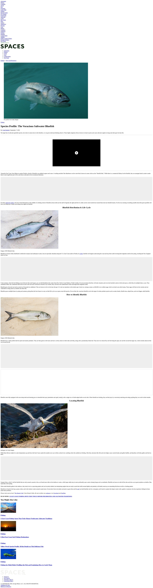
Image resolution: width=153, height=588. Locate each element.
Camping (3, 4)
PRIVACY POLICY (6, 586)
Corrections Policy (8, 581)
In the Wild (3, 10)
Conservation (4, 35)
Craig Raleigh (5, 130)
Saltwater (3, 17)
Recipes (3, 25)
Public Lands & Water (6, 38)
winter (81, 253)
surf (78, 489)
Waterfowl (3, 24)
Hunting (3, 34)
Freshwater (3, 15)
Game (2, 18)
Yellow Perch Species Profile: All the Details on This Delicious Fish (22, 546)
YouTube (63, 493)
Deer (2, 21)
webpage (48, 493)
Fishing (2, 11)
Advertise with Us (8, 579)
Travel (2, 5)
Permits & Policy (5, 40)
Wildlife (3, 37)
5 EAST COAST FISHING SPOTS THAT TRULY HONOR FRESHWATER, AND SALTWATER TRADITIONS (40, 496)
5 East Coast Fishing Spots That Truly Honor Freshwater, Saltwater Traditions (26, 518)
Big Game (3, 20)
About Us (6, 576)
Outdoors (3, 31)
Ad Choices (7, 578)
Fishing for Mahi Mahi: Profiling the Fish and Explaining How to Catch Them (26, 565)
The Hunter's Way (19, 493)
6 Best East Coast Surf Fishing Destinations (15, 537)
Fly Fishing (3, 14)
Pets (2, 7)
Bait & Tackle (4, 12)
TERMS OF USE (5, 585)
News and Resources (11, 60)
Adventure (3, 1)
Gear (2, 27)
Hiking (2, 2)
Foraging (3, 8)
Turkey (2, 22)
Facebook (56, 493)
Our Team (3, 41)
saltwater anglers (10, 202)
